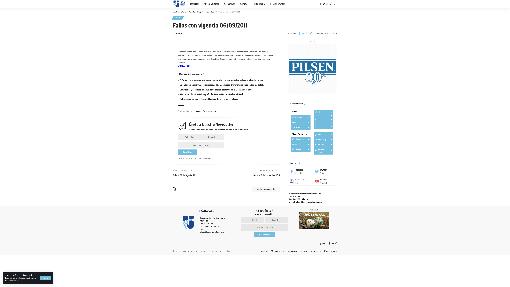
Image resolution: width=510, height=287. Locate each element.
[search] (335, 4)
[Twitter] (324, 4)
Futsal (178, 18)
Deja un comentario (267, 189)
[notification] (331, 4)
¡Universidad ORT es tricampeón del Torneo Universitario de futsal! (211, 94)
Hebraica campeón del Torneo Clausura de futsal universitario (209, 99)
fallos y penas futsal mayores (203, 111)
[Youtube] (325, 181)
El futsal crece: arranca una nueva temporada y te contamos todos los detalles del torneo (221, 80)
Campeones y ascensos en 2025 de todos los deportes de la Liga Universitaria (216, 89)
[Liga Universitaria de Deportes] (179, 4)
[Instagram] (327, 4)
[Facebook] (320, 4)
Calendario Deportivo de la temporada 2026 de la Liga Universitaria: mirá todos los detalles (222, 85)
